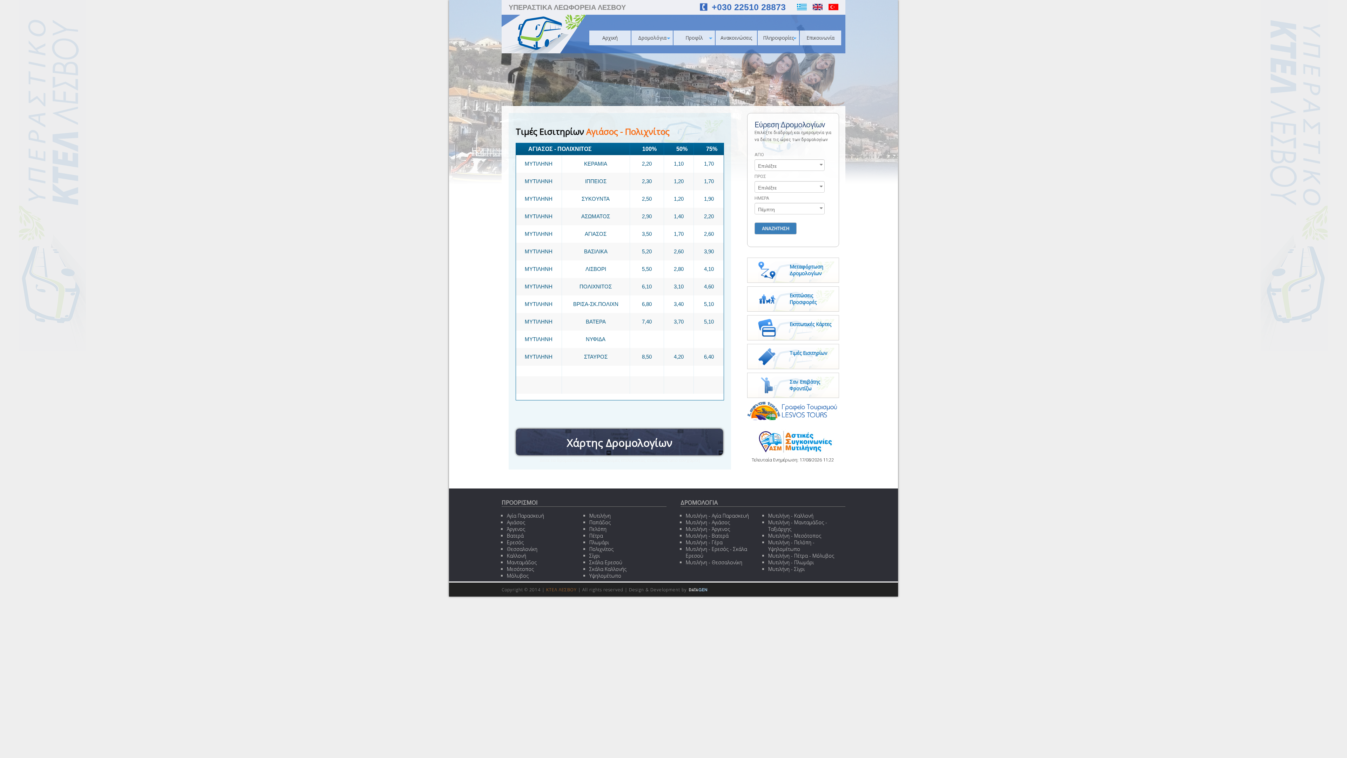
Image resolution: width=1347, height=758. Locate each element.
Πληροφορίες (778, 37)
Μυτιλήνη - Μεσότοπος (794, 535)
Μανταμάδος (522, 562)
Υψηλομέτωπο (605, 575)
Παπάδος (600, 522)
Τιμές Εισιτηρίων (808, 353)
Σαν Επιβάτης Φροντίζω (805, 385)
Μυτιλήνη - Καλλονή (790, 515)
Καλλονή (516, 555)
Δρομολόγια (652, 37)
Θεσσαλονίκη (522, 549)
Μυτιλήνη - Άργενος (708, 529)
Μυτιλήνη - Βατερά (707, 535)
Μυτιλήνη (600, 515)
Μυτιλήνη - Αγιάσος (708, 522)
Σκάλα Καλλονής (607, 569)
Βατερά (515, 535)
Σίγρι (594, 555)
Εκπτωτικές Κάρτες (810, 324)
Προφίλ (694, 37)
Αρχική (610, 37)
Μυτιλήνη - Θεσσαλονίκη (714, 562)
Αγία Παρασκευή (525, 515)
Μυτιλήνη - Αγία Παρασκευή (717, 515)
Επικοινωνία (820, 37)
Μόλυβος (518, 575)
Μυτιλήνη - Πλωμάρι (791, 562)
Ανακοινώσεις (736, 37)
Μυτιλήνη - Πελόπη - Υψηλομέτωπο (791, 545)
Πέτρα (596, 535)
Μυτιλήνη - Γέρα (704, 542)
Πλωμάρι (599, 542)
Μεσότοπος (520, 569)
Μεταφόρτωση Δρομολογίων (806, 270)
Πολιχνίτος (601, 549)
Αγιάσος (516, 522)
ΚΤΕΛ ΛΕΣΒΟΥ (561, 590)
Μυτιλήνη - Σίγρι (786, 569)
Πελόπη (598, 529)
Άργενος (516, 529)
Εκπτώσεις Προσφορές (803, 298)
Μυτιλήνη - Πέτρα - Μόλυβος (801, 555)
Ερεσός (515, 542)
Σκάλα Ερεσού (605, 562)
